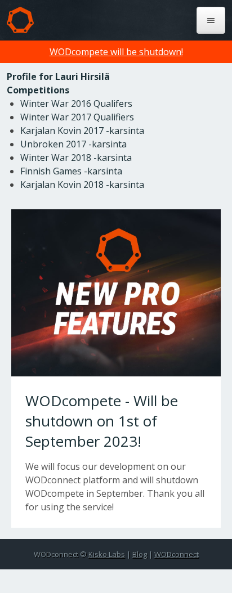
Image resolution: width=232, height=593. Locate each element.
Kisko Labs (106, 554)
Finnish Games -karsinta (71, 171)
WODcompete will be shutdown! (116, 52)
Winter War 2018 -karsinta (76, 157)
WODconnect (176, 554)
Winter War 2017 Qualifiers (77, 117)
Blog (139, 554)
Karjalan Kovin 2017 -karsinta (82, 130)
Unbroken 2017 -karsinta (73, 144)
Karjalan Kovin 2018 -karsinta (82, 184)
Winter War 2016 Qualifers (76, 103)
